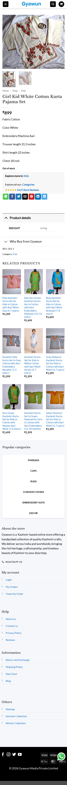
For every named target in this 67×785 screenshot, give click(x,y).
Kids (23, 90)
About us (11, 618)
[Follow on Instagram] (8, 755)
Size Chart (11, 673)
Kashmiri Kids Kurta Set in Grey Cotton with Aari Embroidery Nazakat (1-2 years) (11, 364)
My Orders (12, 586)
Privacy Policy (13, 632)
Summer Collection (16, 716)
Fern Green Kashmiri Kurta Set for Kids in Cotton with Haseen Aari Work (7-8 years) (11, 420)
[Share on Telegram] (44, 197)
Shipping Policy (14, 666)
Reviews (10, 639)
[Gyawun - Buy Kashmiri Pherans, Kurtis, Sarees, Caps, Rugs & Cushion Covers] (33, 4)
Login (9, 579)
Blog (8, 680)
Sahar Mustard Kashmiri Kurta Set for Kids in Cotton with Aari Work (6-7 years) (55, 419)
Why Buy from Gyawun (26, 241)
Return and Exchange (17, 659)
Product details (20, 218)
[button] (5, 4)
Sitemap (10, 709)
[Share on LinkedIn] (38, 197)
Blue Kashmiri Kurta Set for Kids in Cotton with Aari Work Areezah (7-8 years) (54, 305)
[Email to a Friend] (25, 197)
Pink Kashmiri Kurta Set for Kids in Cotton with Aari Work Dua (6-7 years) (10, 304)
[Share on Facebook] (12, 197)
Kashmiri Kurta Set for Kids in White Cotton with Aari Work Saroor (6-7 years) (32, 364)
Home (5, 90)
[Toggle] (5, 218)
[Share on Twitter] (18, 197)
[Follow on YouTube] (20, 755)
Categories (28, 184)
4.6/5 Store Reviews (28, 189)
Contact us (12, 625)
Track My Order (14, 593)
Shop (15, 90)
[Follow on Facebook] (3, 755)
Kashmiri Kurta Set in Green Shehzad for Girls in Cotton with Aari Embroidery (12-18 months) (33, 420)
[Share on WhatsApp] (6, 197)
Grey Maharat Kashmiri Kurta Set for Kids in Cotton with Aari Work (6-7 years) (55, 363)
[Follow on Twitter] (14, 755)
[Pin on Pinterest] (31, 197)
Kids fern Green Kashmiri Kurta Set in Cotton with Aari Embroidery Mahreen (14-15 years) (33, 307)
